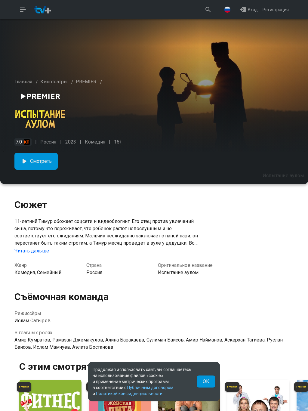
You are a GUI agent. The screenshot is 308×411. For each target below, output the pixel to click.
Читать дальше (31, 251)
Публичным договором (150, 387)
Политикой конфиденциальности (129, 393)
